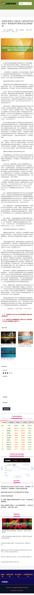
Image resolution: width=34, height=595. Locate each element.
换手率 (31, 422)
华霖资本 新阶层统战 (7, 496)
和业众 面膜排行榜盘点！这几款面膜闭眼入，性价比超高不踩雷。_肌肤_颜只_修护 (17, 506)
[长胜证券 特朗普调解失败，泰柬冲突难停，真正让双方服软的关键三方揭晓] (25, 338)
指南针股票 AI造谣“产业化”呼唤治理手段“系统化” (15, 492)
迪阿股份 (9, 430)
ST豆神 (9, 449)
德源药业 (9, 444)
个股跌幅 (11, 422)
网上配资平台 (18, 575)
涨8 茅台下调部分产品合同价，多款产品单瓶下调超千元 (16, 557)
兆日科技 (9, 437)
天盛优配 (3, 575)
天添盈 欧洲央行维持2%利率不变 (10, 562)
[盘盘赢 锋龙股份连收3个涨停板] (8, 338)
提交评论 (6, 409)
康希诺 (9, 433)
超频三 (9, 440)
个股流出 (24, 422)
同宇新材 (9, 435)
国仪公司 (9, 442)
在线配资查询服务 (28, 575)
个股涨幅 (4, 422)
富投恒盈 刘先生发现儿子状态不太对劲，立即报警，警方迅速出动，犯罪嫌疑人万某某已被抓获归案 (17, 487)
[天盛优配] (9, 3)
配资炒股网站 (10, 575)
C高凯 (8, 428)
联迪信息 (9, 447)
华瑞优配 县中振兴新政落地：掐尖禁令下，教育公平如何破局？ (16, 531)
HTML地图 (25, 587)
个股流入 (17, 422)
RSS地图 (19, 587)
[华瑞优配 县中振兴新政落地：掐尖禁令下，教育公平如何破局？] (17, 524)
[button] (2, 468)
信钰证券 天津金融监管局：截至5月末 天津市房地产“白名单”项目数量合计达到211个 (17, 320)
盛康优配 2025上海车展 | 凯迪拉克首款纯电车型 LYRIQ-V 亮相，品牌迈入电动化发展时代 (16, 550)
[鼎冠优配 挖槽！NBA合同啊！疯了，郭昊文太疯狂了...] (8, 352)
